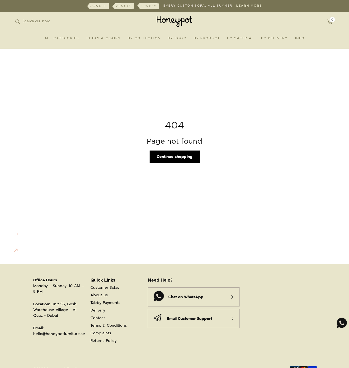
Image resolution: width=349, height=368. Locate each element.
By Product (207, 38)
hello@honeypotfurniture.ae (59, 334)
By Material (240, 38)
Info (300, 38)
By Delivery (274, 38)
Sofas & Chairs (103, 38)
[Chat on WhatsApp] (341, 323)
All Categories (61, 38)
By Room (177, 38)
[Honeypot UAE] (174, 21)
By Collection (144, 38)
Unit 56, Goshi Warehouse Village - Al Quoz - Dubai (55, 309)
